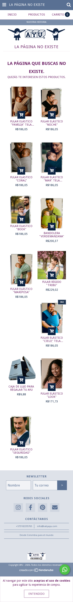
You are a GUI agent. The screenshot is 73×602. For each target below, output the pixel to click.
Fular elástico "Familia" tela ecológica (21, 123)
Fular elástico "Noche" (52, 123)
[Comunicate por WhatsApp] (64, 569)
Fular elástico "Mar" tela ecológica (52, 179)
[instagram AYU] (18, 507)
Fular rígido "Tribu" (51, 283)
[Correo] (54, 507)
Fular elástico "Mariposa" (21, 290)
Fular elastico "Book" (21, 227)
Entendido (36, 593)
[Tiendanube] (36, 571)
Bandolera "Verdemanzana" (51, 234)
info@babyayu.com (47, 526)
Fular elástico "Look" (52, 395)
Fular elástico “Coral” (21, 179)
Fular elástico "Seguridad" (21, 451)
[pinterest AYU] (42, 507)
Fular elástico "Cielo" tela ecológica (52, 339)
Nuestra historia (36, 22)
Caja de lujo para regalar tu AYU (21, 388)
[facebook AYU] (30, 507)
